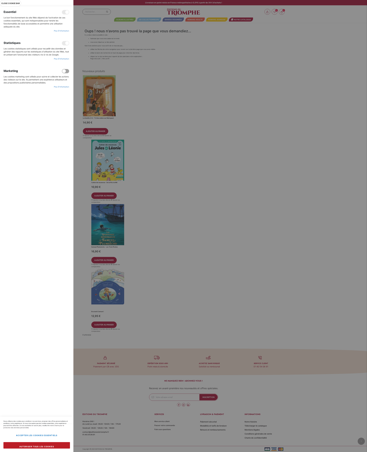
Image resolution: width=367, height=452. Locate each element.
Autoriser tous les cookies (36, 446)
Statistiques (65, 43)
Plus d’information (61, 31)
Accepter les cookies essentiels (36, 435)
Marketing (65, 71)
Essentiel (65, 12)
